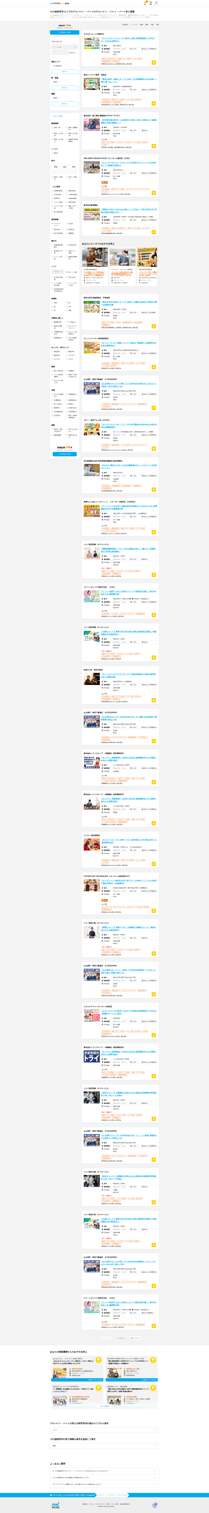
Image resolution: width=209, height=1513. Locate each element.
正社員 (70, 223)
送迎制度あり (72, 400)
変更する (65, 71)
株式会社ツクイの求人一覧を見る (111, 576)
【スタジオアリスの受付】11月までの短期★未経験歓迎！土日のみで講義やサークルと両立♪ (129, 1012)
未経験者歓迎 (58, 191)
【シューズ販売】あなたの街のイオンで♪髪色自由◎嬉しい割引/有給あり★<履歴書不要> (128, 1303)
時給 (56, 167)
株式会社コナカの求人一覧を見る (111, 912)
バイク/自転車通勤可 (58, 376)
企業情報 (84, 1504)
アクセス (91, 1504)
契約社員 (57, 229)
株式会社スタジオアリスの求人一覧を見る (114, 1036)
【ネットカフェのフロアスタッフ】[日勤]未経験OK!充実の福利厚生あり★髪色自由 (128, 675)
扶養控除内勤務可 (58, 246)
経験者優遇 (57, 435)
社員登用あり (72, 411)
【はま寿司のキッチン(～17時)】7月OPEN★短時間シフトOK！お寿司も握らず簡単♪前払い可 (128, 971)
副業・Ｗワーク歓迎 (72, 207)
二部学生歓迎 (72, 194)
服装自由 (57, 355)
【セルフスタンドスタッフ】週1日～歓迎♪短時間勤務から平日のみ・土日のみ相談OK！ (128, 39)
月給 (73, 167)
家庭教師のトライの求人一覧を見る (112, 783)
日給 (64, 167)
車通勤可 (71, 371)
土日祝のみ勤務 (58, 278)
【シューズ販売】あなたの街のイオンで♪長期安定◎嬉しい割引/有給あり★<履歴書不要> (128, 592)
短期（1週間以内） (73, 128)
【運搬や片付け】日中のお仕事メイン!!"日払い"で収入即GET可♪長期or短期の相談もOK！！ (129, 210)
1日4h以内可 (72, 245)
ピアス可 (71, 355)
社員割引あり (72, 408)
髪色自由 (57, 351)
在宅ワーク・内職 (72, 252)
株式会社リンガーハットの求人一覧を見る (114, 533)
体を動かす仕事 (58, 252)
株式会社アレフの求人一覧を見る (111, 368)
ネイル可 (57, 359)
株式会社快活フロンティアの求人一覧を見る (115, 701)
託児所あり (57, 415)
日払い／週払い (72, 178)
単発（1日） (58, 127)
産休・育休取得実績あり (72, 416)
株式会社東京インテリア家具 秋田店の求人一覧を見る (118, 104)
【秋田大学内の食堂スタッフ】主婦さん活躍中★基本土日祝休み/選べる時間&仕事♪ (129, 303)
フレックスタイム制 (72, 284)
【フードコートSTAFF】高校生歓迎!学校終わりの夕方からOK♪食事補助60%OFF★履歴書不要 (129, 507)
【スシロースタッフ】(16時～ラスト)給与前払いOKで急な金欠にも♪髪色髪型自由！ (129, 841)
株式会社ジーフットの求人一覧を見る (113, 616)
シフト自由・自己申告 (58, 284)
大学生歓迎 (57, 194)
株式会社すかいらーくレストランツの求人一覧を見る (117, 450)
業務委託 (71, 233)
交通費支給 (57, 400)
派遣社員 (71, 229)
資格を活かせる (72, 436)
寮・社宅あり (58, 404)
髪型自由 (71, 351)
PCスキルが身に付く (58, 381)
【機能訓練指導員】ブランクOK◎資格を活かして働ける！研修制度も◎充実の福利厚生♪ (128, 550)
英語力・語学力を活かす (58, 430)
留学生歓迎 (72, 202)
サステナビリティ (100, 1504)
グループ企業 (114, 1504)
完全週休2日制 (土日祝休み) (58, 290)
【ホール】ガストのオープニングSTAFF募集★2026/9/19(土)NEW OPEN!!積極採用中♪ (129, 425)
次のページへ (135, 1338)
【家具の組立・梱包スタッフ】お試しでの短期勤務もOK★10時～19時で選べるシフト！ (129, 80)
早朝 (55, 303)
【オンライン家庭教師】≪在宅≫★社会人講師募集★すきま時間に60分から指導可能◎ (128, 759)
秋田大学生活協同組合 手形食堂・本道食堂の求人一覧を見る (120, 327)
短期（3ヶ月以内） (73, 134)
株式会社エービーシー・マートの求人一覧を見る (116, 194)
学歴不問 (57, 198)
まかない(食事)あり (58, 395)
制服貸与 (57, 408)
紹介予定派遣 (58, 233)
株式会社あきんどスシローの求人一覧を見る (115, 865)
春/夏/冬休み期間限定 (73, 140)
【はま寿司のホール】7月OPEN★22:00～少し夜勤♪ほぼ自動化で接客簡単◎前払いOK (129, 718)
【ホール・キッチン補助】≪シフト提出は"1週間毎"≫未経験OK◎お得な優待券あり (128, 344)
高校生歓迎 (72, 191)
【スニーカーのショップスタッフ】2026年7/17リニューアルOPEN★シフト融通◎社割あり (128, 164)
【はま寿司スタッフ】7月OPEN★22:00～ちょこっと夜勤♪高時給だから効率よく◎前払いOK (129, 1136)
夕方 (69, 306)
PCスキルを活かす (73, 430)
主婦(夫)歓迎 (72, 198)
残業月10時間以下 (72, 258)
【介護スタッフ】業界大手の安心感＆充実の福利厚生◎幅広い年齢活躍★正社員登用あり (128, 633)
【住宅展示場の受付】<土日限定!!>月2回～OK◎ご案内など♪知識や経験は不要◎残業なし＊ (129, 121)
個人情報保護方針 (125, 1504)
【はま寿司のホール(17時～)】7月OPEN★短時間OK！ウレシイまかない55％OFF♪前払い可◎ (128, 1263)
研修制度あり (72, 394)
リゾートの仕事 (58, 258)
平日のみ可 (72, 277)
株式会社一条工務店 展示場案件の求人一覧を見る (117, 147)
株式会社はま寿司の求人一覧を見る (112, 409)
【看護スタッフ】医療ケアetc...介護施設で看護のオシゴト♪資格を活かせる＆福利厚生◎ (128, 928)
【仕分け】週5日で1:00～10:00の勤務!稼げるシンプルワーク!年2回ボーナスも (129, 466)
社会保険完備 (58, 411)
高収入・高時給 (58, 178)
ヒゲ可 (70, 359)
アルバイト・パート (58, 224)
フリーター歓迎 (58, 207)
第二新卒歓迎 (58, 212)
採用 (108, 1504)
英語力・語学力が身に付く (72, 376)
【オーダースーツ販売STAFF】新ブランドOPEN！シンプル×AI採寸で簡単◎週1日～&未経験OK (129, 882)
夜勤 (69, 310)
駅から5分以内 (58, 371)
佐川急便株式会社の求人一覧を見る (112, 490)
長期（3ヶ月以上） (58, 140)
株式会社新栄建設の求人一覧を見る (112, 233)
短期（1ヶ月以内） (58, 134)
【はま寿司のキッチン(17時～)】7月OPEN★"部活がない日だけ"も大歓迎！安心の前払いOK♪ (128, 385)
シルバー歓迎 (58, 202)
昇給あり (71, 404)
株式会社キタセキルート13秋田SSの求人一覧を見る (117, 64)
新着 (141, 24)
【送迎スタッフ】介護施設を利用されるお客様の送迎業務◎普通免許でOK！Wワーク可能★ (128, 1094)
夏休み (56, 153)
